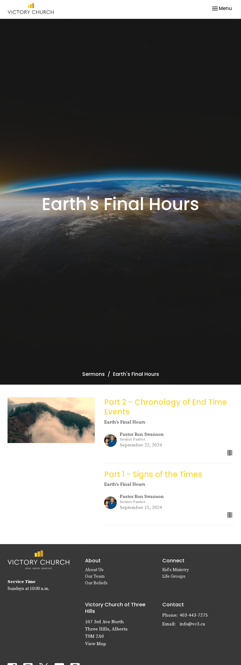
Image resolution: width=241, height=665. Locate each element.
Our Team (94, 576)
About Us (94, 570)
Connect (173, 560)
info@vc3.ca (192, 624)
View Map (95, 644)
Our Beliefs (96, 583)
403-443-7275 (193, 615)
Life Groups (173, 576)
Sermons (93, 374)
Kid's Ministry (175, 570)
